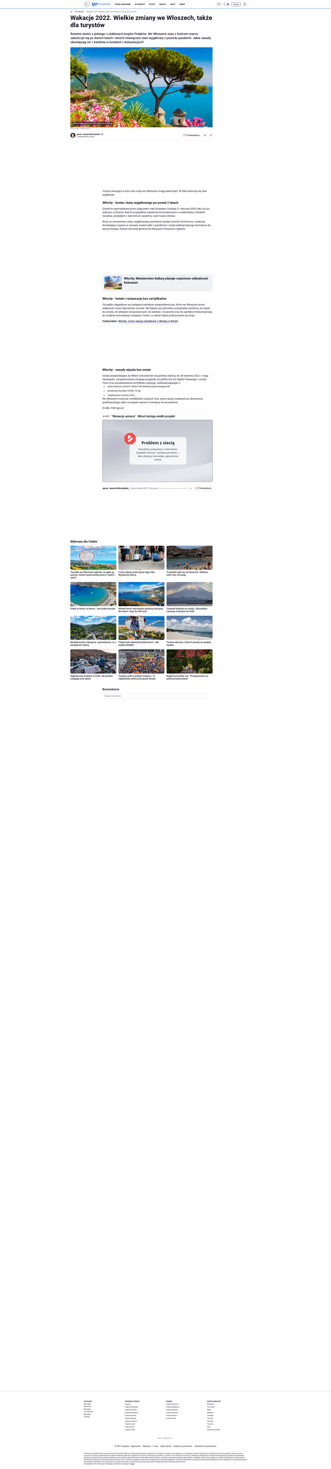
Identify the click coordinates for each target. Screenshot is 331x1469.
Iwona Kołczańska (91, 134)
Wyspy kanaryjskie (213, 1430)
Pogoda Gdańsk (130, 1418)
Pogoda (127, 1404)
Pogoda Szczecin (131, 1421)
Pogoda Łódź (129, 1427)
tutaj (132, 1464)
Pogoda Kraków (130, 1415)
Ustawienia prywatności (205, 1446)
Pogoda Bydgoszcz (172, 1407)
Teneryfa (210, 1418)
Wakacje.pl (87, 1406)
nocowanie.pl (88, 1412)
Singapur (210, 1415)
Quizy (172, 4)
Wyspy (152, 4)
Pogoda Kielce (130, 1430)
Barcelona (210, 1404)
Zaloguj (236, 4)
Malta (209, 1410)
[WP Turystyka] (103, 4)
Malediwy (210, 1413)
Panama (210, 1424)
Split (208, 1427)
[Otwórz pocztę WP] (219, 4)
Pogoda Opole (171, 1418)
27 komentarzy (193, 135)
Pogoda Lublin (130, 1424)
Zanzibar (210, 1421)
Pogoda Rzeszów (172, 1410)
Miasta (162, 4)
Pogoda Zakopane (131, 1413)
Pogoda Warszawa (131, 1407)
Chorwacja (211, 1407)
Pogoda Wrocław (131, 1410)
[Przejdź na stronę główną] (87, 6)
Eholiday (87, 1417)
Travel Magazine (123, 4)
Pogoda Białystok (172, 1413)
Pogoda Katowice (172, 1404)
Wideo (182, 4)
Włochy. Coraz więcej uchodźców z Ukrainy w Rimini (148, 321)
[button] (226, 4)
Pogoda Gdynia (171, 1415)
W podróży (140, 4)
